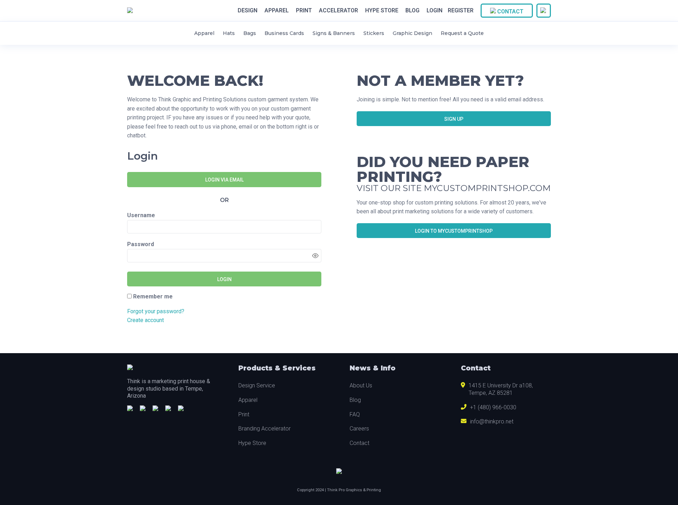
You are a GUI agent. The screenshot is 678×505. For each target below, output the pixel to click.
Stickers (373, 33)
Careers (359, 428)
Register (461, 10)
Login (434, 10)
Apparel (276, 10)
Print (304, 10)
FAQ (355, 414)
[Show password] (315, 256)
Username (141, 215)
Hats (229, 33)
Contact (509, 11)
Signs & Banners (334, 33)
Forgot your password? (155, 311)
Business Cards (284, 33)
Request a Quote (462, 33)
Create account (145, 320)
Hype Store (381, 10)
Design (247, 10)
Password (140, 244)
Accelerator (338, 10)
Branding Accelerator (264, 428)
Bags (249, 33)
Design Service (256, 385)
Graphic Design (412, 33)
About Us (361, 385)
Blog (412, 10)
